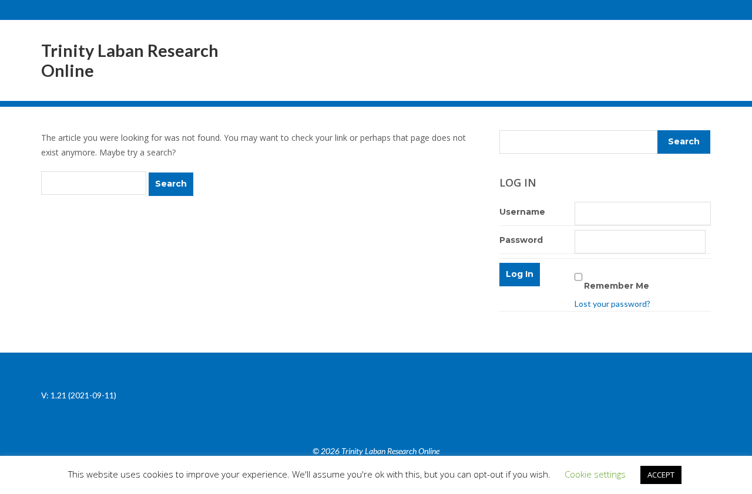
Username (522, 212)
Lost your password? (612, 304)
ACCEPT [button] (660, 474)
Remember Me (616, 285)
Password (521, 240)
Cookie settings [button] (595, 474)
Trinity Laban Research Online (130, 60)
